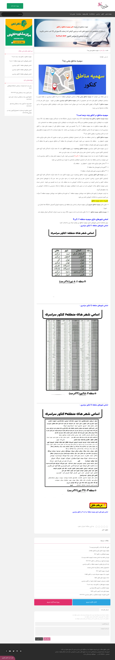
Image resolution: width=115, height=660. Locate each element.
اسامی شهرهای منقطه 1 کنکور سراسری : (22, 65)
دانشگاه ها (92, 14)
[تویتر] (13, 651)
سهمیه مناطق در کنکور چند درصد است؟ (22, 57)
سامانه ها (79, 14)
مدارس (98, 14)
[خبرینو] (102, 10)
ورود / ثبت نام (15, 6)
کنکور (102, 14)
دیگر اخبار (102, 50)
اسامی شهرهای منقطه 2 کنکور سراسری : (22, 70)
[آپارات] (20, 651)
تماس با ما (72, 14)
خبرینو (95, 649)
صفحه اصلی (108, 14)
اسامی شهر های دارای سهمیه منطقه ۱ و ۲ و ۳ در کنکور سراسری (90, 512)
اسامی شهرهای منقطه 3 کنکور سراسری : (22, 74)
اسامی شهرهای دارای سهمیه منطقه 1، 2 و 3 (20, 61)
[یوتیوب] (10, 651)
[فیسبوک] (6, 651)
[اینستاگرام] (17, 651)
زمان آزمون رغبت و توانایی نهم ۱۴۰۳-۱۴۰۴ (21, 93)
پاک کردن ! (39, 639)
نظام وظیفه (85, 14)
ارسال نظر (47, 639)
